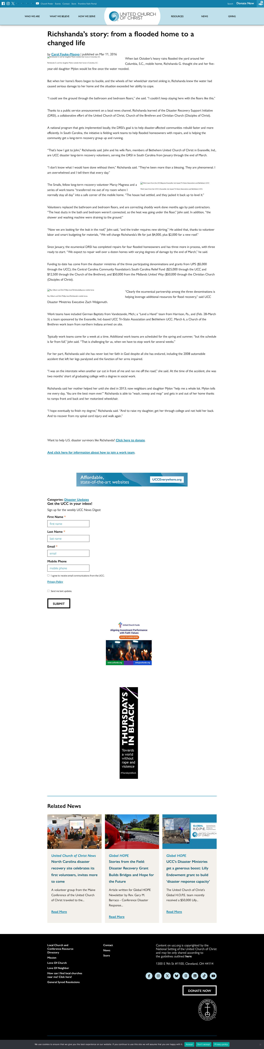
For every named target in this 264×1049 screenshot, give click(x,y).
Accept (189, 1044)
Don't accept (203, 1044)
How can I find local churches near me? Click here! (64, 975)
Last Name (56, 531)
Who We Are (32, 16)
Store (74, 3)
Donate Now (245, 3)
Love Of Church (57, 963)
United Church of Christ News (73, 855)
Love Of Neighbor (58, 968)
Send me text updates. (61, 590)
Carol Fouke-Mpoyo (65, 54)
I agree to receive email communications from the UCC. (78, 575)
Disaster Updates (76, 499)
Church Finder (47, 3)
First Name (56, 516)
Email (52, 546)
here (188, 956)
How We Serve (86, 16)
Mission (51, 957)
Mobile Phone (57, 561)
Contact (66, 3)
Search (230, 3)
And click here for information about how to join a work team (91, 452)
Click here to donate (130, 440)
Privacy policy (221, 1044)
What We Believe (59, 16)
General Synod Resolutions (63, 982)
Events (58, 3)
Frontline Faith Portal (87, 3)
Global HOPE (119, 855)
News (106, 950)
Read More (59, 911)
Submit (59, 603)
